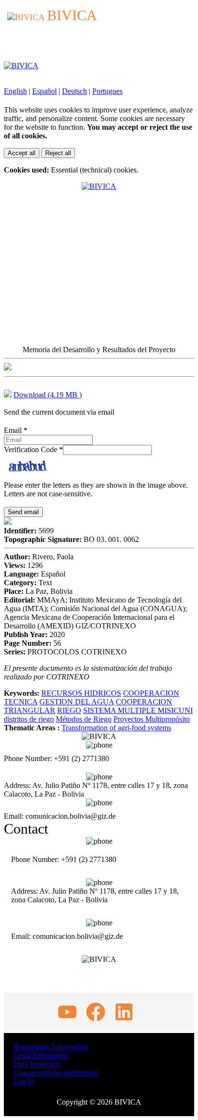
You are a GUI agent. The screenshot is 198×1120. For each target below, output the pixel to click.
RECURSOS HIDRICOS (81, 693)
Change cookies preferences (56, 1073)
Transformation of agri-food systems (116, 728)
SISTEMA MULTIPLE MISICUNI (138, 710)
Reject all (58, 153)
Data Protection (37, 1064)
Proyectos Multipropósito (151, 719)
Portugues (107, 91)
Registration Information (50, 1047)
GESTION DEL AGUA (76, 702)
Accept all (22, 153)
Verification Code (33, 449)
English (15, 91)
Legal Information (40, 1055)
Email (15, 430)
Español (44, 91)
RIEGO (69, 710)
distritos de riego (29, 719)
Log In (23, 1081)
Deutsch (74, 91)
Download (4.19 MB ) (47, 395)
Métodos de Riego (83, 719)
